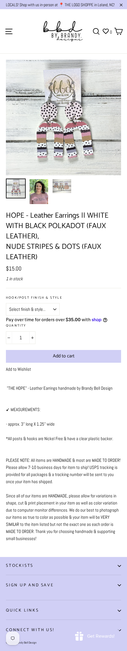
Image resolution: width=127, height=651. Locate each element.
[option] (63, 117)
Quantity (16, 326)
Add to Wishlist (18, 369)
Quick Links (22, 610)
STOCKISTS (19, 565)
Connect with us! (30, 630)
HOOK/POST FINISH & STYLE (34, 298)
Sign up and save (30, 585)
